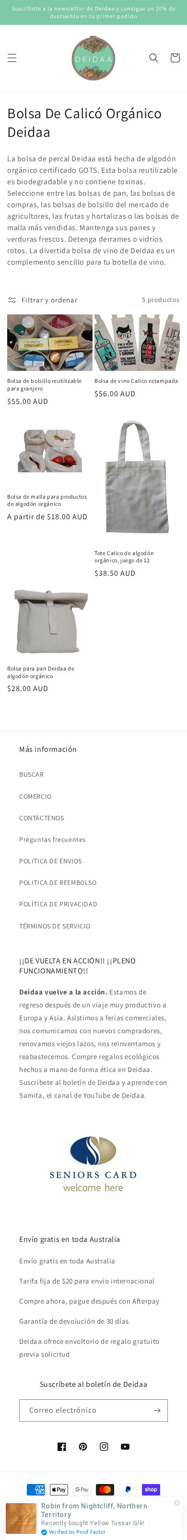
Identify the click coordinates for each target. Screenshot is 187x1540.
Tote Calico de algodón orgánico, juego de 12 (124, 556)
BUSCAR (31, 774)
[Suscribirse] (156, 1410)
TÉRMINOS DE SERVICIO (55, 926)
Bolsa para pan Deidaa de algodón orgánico (40, 672)
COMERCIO (35, 796)
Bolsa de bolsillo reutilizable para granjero (44, 384)
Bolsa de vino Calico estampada (136, 380)
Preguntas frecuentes (52, 839)
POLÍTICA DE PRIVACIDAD (58, 904)
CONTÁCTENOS (41, 818)
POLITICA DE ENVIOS (50, 861)
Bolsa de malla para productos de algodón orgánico (47, 500)
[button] (12, 57)
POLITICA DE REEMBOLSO (58, 882)
